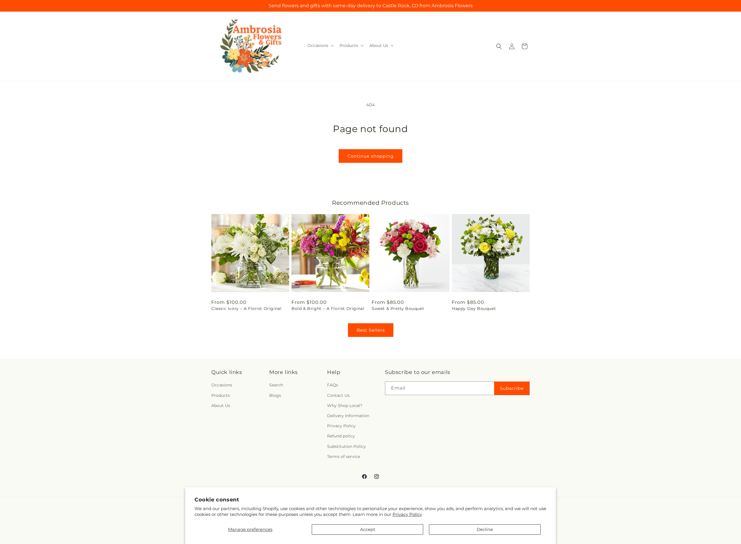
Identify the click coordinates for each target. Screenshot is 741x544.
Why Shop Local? (344, 405)
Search (276, 385)
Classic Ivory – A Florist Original (246, 308)
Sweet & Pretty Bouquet (398, 308)
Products (220, 395)
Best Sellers (371, 330)
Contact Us (338, 395)
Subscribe (512, 388)
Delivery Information (348, 415)
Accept (367, 529)
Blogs (275, 395)
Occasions (221, 385)
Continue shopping (370, 156)
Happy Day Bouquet (474, 308)
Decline (485, 529)
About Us (220, 405)
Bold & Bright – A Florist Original (327, 308)
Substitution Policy (346, 446)
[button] (320, 45)
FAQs (332, 385)
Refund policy (341, 436)
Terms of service (343, 456)
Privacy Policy (407, 514)
